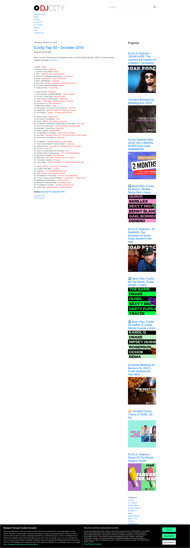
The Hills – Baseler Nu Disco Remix (59, 141)
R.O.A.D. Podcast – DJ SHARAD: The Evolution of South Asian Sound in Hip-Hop (141, 235)
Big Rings (52, 92)
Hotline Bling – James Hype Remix (54, 78)
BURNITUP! (64, 99)
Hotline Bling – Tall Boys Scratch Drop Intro (58, 101)
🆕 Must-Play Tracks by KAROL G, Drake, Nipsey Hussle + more (141, 325)
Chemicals (70, 144)
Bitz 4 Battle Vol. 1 (55, 103)
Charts (37, 27)
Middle (61, 85)
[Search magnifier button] (154, 6)
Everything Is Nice (64, 182)
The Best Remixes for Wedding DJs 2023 (141, 101)
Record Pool (39, 14)
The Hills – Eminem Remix (65, 185)
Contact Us (38, 33)
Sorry (58, 119)
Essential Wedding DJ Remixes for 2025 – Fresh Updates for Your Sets (141, 369)
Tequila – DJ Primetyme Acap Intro (60, 112)
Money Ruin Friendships (66, 133)
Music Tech (132, 518)
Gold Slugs (81, 123)
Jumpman (51, 69)
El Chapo (56, 160)
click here (54, 60)
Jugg (54, 106)
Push (67, 151)
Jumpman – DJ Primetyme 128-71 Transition (65, 146)
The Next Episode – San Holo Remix (67, 126)
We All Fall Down (60, 96)
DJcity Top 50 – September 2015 (52, 192)
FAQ (35, 30)
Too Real (56, 169)
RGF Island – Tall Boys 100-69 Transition (60, 158)
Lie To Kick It (68, 76)
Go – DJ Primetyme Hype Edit (56, 171)
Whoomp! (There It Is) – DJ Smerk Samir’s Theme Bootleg (66, 135)
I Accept (169, 530)
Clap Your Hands (69, 94)
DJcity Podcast (134, 508)
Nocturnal (60, 137)
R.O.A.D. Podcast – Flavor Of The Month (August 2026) (141, 457)
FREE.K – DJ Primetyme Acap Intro (55, 121)
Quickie (36, 196)
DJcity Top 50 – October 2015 (59, 47)
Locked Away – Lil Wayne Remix (75, 178)
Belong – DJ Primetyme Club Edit (53, 173)
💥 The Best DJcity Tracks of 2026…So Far (140, 414)
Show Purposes (169, 542)
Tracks (36, 19)
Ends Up (48, 148)
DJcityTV (38, 22)
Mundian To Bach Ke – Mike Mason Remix (61, 110)
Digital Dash (53, 117)
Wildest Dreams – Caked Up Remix (59, 187)
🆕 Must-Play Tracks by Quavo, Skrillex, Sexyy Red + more (141, 189)
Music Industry (134, 516)
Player (56, 71)
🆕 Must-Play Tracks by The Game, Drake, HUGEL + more (141, 282)
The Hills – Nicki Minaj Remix (68, 176)
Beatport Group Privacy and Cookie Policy (23, 544)
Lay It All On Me (62, 180)
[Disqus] (74, 232)
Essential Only (169, 536)
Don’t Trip (72, 108)
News (36, 17)
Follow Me (59, 128)
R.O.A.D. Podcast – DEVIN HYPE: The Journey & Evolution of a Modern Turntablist (142, 58)
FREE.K (44, 67)
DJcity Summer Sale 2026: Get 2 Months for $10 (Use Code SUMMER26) (140, 144)
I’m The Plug (53, 88)
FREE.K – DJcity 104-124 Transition (55, 166)
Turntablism (133, 524)
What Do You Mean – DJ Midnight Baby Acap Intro (66, 162)
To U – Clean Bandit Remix (70, 153)
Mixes (130, 513)
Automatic (55, 81)
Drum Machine (58, 155)
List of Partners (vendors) (93, 544)
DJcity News (133, 505)
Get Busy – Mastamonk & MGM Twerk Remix (60, 83)
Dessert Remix (55, 130)
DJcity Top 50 (39, 198)
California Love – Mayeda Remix (52, 74)
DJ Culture (38, 25)
